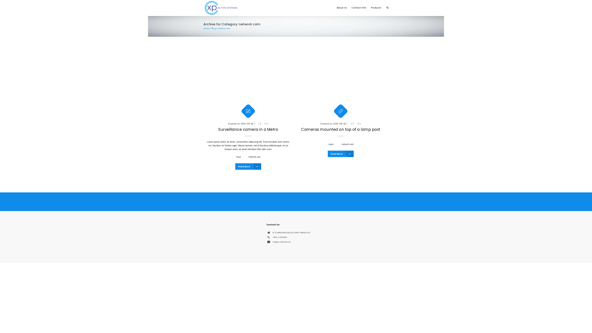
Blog (214, 28)
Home (206, 28)
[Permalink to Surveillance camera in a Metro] (248, 81)
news (331, 144)
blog (238, 156)
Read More (244, 166)
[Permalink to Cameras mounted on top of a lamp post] (340, 81)
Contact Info (359, 7)
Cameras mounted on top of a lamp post (340, 129)
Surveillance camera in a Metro (248, 129)
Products (376, 7)
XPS (266, 123)
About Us (342, 7)
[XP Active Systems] (267, 8)
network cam (224, 28)
